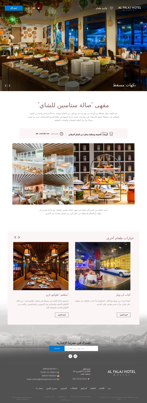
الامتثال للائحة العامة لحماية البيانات (80, 396)
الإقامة (101, 388)
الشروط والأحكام (66, 400)
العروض (63, 388)
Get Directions (79, 379)
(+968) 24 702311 (48, 372)
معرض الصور (51, 388)
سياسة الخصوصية (49, 396)
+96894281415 (50, 369)
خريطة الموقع (62, 396)
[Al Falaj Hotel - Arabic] (129, 8)
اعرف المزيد (62, 315)
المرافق (84, 388)
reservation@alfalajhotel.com (41, 379)
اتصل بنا (39, 388)
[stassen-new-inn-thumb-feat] (27, 189)
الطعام (93, 388)
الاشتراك (57, 348)
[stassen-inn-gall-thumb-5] (104, 174)
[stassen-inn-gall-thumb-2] (58, 189)
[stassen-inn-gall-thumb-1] (58, 158)
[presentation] (6, 85)
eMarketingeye (22, 399)
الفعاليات (73, 388)
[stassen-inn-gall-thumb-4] (27, 158)
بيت (109, 388)
